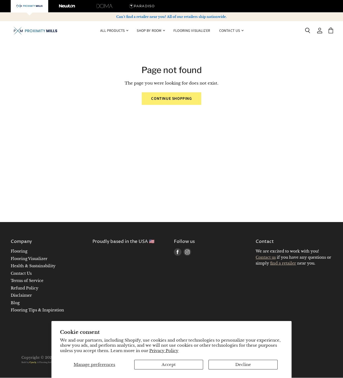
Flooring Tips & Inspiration (37, 310)
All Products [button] (113, 30)
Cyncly (32, 362)
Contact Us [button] (230, 30)
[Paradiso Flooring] (142, 6)
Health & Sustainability (33, 266)
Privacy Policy (163, 350)
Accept (169, 364)
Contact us (266, 257)
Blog (15, 302)
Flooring (19, 251)
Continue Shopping (171, 98)
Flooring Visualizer (191, 30)
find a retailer (283, 263)
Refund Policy (24, 288)
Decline (243, 364)
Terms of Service (27, 280)
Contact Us (21, 273)
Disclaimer (21, 295)
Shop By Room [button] (149, 30)
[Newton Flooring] (67, 6)
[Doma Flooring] (104, 6)
